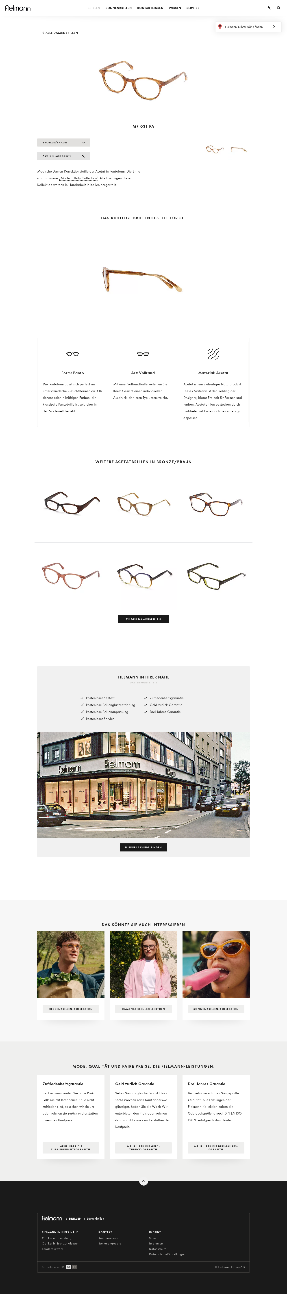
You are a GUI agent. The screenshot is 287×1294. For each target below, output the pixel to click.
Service (193, 8)
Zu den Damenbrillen (143, 619)
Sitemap (155, 1238)
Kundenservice (108, 1238)
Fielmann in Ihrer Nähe (60, 1232)
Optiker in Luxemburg (57, 1238)
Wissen (175, 8)
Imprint (155, 1232)
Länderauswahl (52, 1249)
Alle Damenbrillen (61, 33)
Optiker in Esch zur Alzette (60, 1243)
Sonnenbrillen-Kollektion (216, 1009)
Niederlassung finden (143, 847)
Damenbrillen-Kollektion (143, 1009)
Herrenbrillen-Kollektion (71, 1009)
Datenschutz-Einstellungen (167, 1254)
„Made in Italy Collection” (78, 178)
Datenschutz (157, 1249)
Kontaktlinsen (150, 8)
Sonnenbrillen (119, 8)
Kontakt (105, 1232)
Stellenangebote (109, 1243)
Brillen (94, 8)
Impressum (156, 1243)
